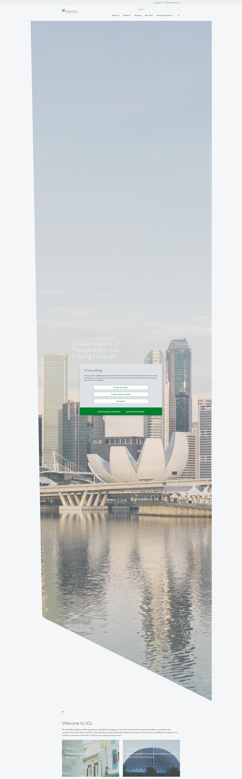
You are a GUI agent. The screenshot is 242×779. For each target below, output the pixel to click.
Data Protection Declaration (109, 411)
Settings (120, 401)
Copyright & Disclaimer (135, 411)
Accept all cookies (121, 387)
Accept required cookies (121, 394)
